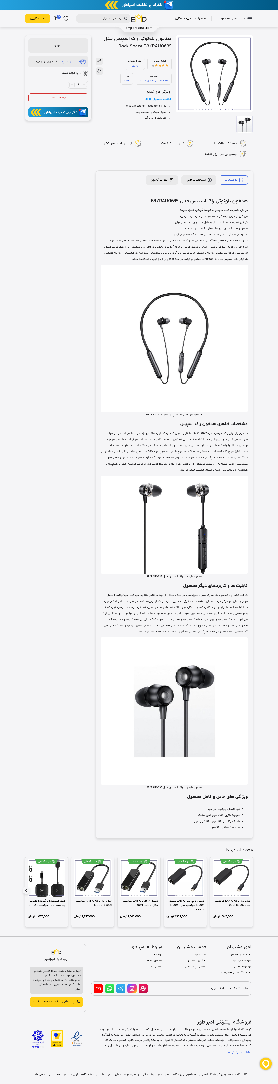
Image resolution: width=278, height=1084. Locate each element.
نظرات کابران (159, 179)
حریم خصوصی (242, 967)
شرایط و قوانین (242, 961)
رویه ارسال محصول (239, 954)
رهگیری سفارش (196, 961)
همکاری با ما (154, 961)
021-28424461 (45, 1001)
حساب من (200, 954)
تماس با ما (156, 967)
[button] (26, 890)
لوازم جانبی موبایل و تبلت (153, 81)
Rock (127, 81)
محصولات (201, 18)
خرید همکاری (183, 18)
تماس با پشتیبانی (195, 967)
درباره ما (157, 954)
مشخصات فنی (196, 179)
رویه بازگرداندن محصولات (236, 973)
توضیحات (231, 179)
